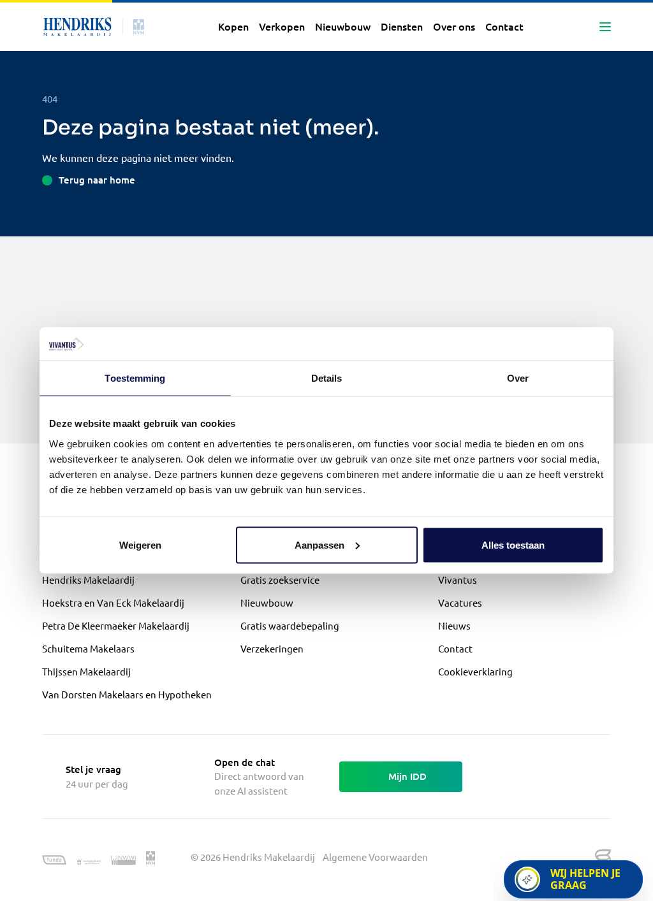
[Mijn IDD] (585, 27)
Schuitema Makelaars (88, 648)
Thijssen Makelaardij (86, 671)
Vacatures (460, 602)
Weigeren (140, 544)
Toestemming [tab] (135, 378)
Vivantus (457, 579)
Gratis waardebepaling (289, 625)
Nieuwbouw (266, 602)
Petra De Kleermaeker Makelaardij (115, 625)
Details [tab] (326, 378)
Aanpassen (319, 544)
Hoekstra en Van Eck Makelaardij (113, 602)
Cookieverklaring (475, 671)
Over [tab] (518, 378)
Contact (455, 648)
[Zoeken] (544, 27)
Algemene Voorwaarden (375, 857)
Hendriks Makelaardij (88, 579)
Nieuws (454, 625)
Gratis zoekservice (279, 579)
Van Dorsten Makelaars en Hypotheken (127, 694)
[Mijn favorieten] (564, 27)
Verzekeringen (272, 648)
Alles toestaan (513, 544)
